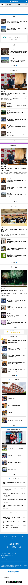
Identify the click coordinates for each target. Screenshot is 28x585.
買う (15, 4)
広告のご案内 (4, 559)
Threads (19, 547)
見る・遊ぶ (11, 4)
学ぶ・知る (25, 4)
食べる (7, 4)
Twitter (12, 547)
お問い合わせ (4, 557)
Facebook (8, 547)
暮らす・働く (20, 4)
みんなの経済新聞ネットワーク (14, 571)
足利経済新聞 (14, 2)
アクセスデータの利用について (7, 555)
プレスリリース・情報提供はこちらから (9, 553)
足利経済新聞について (6, 551)
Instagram (15, 547)
